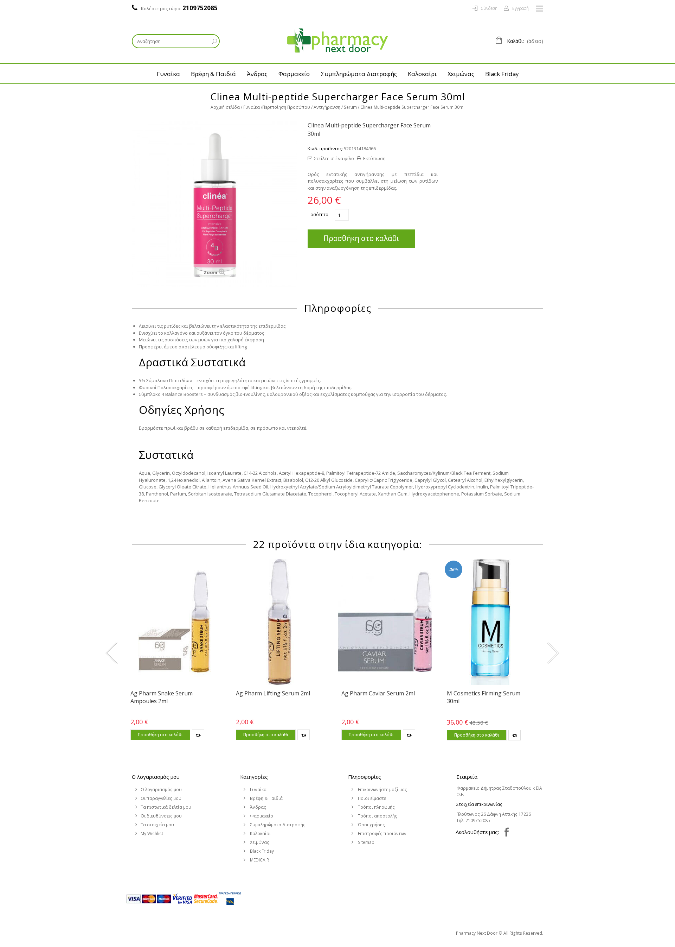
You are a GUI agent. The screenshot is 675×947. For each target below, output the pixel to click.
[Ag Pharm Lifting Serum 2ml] (279, 622)
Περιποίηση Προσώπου (286, 107)
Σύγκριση (198, 735)
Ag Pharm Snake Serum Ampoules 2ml (161, 697)
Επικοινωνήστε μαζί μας (382, 790)
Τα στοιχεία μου (157, 825)
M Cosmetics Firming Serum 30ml (483, 697)
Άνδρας (257, 74)
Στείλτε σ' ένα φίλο (334, 158)
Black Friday (502, 74)
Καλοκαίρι (422, 74)
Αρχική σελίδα (225, 107)
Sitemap (365, 842)
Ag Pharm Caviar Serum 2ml (378, 693)
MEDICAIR (259, 860)
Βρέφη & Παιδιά (213, 74)
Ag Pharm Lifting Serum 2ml (273, 693)
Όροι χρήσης (371, 825)
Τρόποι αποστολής (377, 816)
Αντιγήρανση (327, 107)
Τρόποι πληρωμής (376, 807)
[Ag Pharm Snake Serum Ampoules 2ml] (174, 622)
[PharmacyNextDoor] (337, 40)
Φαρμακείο (294, 74)
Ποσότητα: (318, 214)
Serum (350, 107)
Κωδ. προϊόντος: (325, 148)
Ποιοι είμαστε (371, 798)
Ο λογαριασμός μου (156, 776)
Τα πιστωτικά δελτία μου (166, 807)
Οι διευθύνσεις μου (161, 816)
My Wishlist (152, 833)
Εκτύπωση (374, 158)
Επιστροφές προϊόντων (381, 833)
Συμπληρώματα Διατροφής (359, 74)
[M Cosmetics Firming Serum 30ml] (490, 622)
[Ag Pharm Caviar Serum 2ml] (385, 622)
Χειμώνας (461, 74)
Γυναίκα (168, 74)
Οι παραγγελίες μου (161, 798)
